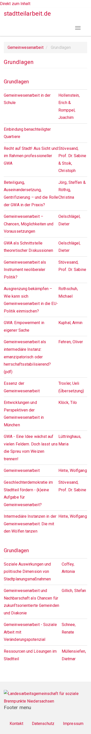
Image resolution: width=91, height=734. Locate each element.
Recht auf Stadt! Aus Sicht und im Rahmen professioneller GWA (31, 156)
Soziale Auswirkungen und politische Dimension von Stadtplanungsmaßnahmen (27, 571)
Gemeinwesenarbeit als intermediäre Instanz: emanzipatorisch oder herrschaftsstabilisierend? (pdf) (27, 356)
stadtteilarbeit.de (27, 13)
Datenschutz (43, 723)
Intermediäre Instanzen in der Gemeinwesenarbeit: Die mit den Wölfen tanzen (30, 524)
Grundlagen (16, 82)
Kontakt (16, 723)
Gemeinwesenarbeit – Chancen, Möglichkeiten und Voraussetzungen (29, 224)
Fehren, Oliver (70, 341)
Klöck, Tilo (67, 402)
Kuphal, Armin (70, 322)
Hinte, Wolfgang (72, 470)
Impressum (73, 723)
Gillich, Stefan (74, 590)
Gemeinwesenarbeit (25, 47)
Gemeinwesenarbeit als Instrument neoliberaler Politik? (25, 269)
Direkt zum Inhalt (15, 3)
